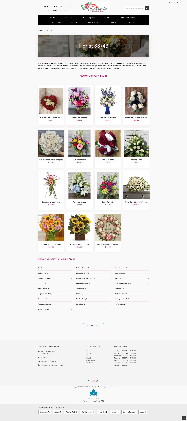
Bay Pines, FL (42, 268)
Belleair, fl (115, 412)
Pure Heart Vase (79, 202)
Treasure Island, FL (44, 309)
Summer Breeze (79, 159)
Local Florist (89, 363)
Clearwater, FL (120, 273)
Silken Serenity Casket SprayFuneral (136, 202)
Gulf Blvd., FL (119, 278)
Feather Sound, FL (44, 278)
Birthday (68, 18)
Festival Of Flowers (108, 117)
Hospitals (88, 358)
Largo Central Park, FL (46, 294)
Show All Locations (93, 326)
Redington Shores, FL (45, 304)
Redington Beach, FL (122, 299)
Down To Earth (108, 202)
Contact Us (113, 22)
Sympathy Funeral (129, 18)
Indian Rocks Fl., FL (44, 289)
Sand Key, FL (80, 304)
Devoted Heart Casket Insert (51, 117)
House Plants (94, 22)
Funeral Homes (90, 360)
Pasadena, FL (42, 299)
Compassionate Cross (51, 202)
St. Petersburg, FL (121, 304)
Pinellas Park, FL (82, 299)
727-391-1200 (62, 10)
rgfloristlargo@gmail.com (49, 361)
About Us (131, 22)
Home (52, 18)
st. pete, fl (57, 412)
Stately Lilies (136, 159)
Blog (87, 355)
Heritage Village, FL (83, 283)
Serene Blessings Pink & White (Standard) (108, 244)
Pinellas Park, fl (71, 412)
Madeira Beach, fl (88, 412)
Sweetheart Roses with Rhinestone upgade (136, 117)
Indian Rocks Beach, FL (123, 283)
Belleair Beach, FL (82, 268)
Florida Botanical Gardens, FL (86, 278)
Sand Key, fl (102, 412)
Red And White (108, 159)
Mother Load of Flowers (51, 244)
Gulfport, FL (42, 283)
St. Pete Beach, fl (129, 412)
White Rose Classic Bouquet (51, 159)
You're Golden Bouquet (79, 244)
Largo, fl (143, 412)
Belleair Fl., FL (43, 273)
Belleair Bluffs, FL (121, 268)
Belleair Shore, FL (82, 273)
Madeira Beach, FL (121, 294)
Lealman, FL (80, 294)
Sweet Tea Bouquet (79, 117)
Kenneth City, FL (120, 289)
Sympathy (108, 18)
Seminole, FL (45, 412)
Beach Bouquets (88, 18)
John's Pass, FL (81, 289)
